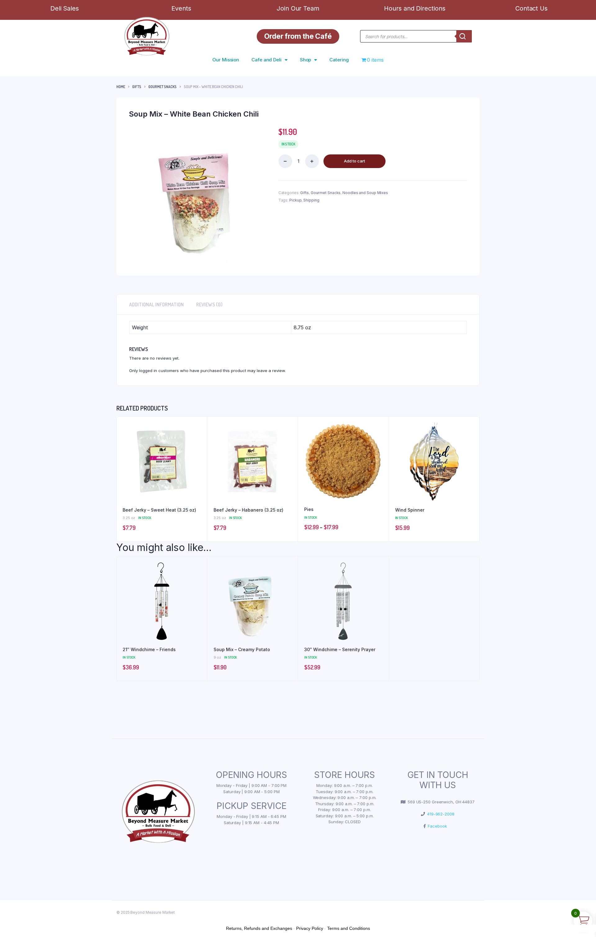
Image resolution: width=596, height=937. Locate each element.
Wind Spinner (409, 510)
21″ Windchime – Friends (149, 649)
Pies (309, 509)
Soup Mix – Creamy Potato (242, 649)
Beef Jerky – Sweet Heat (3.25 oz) (159, 510)
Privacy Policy (309, 928)
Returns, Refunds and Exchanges (259, 928)
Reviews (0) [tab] (209, 304)
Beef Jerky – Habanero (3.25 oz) (248, 510)
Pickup (295, 200)
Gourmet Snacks (162, 86)
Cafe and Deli (266, 60)
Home (120, 86)
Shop (305, 60)
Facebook (436, 826)
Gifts (136, 86)
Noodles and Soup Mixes (365, 192)
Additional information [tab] (156, 304)
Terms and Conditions (348, 928)
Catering (339, 60)
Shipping (311, 200)
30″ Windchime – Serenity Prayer (339, 649)
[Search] (464, 36)
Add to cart (354, 160)
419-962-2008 (439, 813)
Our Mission (225, 60)
